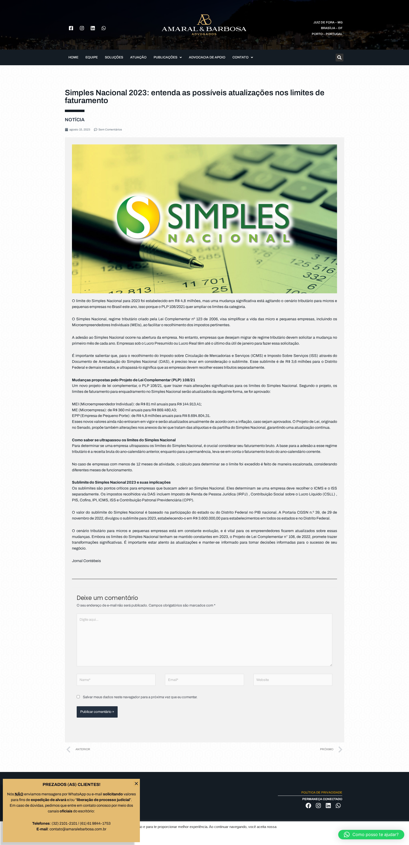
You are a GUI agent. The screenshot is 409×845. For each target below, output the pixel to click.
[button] (371, 834)
